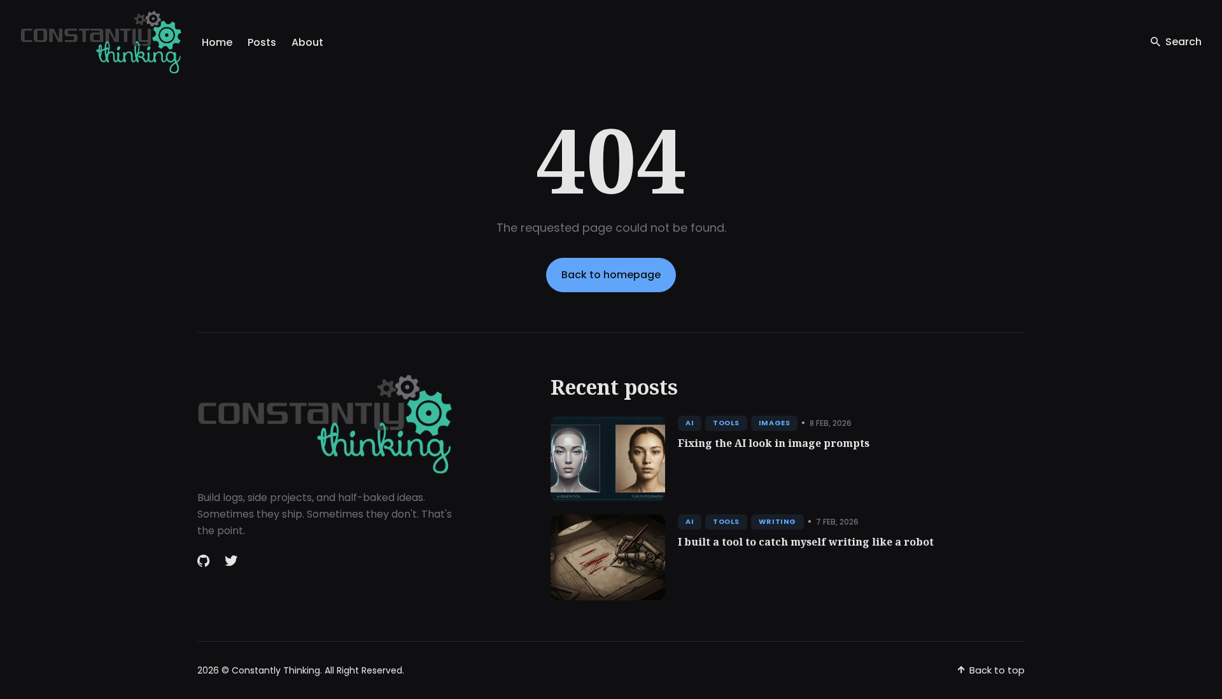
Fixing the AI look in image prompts (773, 443)
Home (217, 42)
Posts (262, 42)
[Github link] (204, 560)
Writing (777, 521)
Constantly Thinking (276, 670)
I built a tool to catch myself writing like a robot (806, 542)
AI (689, 423)
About (307, 42)
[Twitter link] (231, 560)
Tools (726, 423)
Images (774, 423)
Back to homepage (611, 274)
